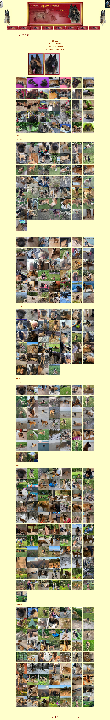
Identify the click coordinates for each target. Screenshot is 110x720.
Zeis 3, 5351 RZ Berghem (48, 717)
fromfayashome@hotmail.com (77, 717)
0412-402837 (61, 717)
